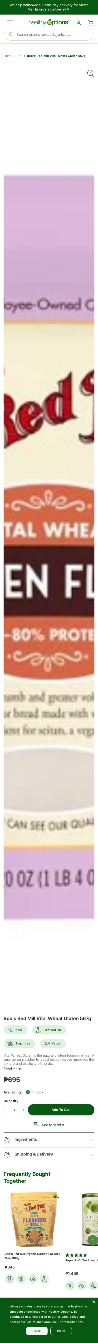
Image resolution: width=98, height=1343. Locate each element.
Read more (12, 1069)
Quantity (11, 1101)
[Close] (93, 1302)
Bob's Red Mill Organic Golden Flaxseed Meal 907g (32, 1256)
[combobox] (49, 35)
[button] (10, 23)
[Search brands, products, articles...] (11, 34)
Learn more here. (71, 1322)
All (20, 56)
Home (8, 56)
